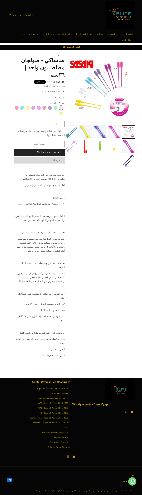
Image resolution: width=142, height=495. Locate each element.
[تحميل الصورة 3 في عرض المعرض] (99, 131)
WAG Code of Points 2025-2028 (53, 403)
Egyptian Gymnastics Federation (52, 388)
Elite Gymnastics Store (120, 491)
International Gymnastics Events (52, 398)
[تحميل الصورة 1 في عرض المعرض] (128, 131)
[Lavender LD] (61, 108)
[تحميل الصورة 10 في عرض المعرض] (71, 146)
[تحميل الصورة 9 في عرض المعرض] (85, 146)
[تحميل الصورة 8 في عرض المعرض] (99, 146)
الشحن (53, 86)
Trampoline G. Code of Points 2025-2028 (48, 418)
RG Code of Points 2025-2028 (54, 413)
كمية (63, 119)
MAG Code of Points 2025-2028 (53, 408)
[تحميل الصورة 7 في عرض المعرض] (114, 146)
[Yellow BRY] (28, 108)
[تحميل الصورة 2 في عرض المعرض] (114, 131)
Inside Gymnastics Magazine (54, 432)
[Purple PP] (33, 108)
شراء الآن (56, 160)
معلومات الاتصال (50, 491)
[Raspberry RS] (17, 108)
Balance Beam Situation (59, 447)
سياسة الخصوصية (89, 491)
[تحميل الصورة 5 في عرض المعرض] (71, 131)
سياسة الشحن (76, 491)
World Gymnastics (59, 393)
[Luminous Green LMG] (55, 108)
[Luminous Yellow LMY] (61, 113)
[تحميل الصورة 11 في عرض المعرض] (128, 160)
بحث (66, 427)
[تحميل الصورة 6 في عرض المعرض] (128, 146)
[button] (107, 34)
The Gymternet (61, 437)
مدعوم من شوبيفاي (104, 491)
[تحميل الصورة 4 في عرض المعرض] (85, 131)
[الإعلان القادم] (10, 47)
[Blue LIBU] (22, 108)
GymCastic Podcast (59, 442)
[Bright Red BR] (44, 108)
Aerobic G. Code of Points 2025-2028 (50, 423)
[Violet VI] (50, 108)
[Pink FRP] (39, 108)
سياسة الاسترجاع (63, 491)
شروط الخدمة (37, 491)
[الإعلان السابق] (132, 47)
